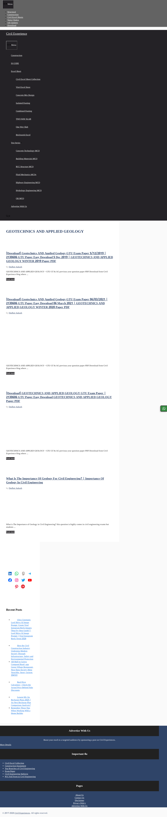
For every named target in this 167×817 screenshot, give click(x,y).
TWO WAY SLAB (23, 119)
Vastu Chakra (13, 20)
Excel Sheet (16, 71)
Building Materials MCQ (26, 159)
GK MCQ (20, 198)
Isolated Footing (23, 103)
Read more (10, 279)
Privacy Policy (79, 803)
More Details (5, 745)
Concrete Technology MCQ (28, 151)
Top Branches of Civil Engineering (20, 768)
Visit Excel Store (23, 87)
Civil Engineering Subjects (16, 774)
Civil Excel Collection (14, 763)
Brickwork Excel (23, 135)
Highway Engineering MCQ (28, 182)
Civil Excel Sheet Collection (28, 79)
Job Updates (12, 23)
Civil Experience (16, 34)
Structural (11, 12)
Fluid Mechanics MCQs (26, 174)
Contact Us (79, 798)
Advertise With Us (19, 206)
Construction (13, 14)
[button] (8, 216)
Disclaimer (79, 800)
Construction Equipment (15, 766)
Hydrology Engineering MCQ (29, 190)
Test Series (15, 143)
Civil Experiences (22, 813)
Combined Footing (24, 111)
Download (11, 25)
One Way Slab (22, 127)
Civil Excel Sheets (15, 17)
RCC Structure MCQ (24, 166)
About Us (79, 795)
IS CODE (15, 63)
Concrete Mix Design (25, 95)
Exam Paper (10, 771)
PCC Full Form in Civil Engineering (20, 776)
